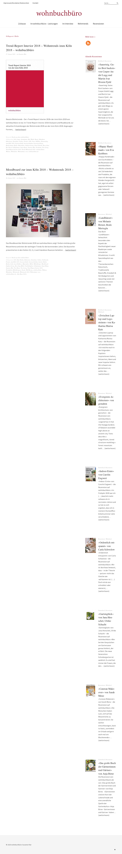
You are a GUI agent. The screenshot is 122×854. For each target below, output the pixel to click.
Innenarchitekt (19, 143)
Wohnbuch (109, 214)
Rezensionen (98, 23)
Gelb (30, 141)
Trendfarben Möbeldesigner (13, 270)
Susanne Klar (22, 54)
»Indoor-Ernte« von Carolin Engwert (106, 474)
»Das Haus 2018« (22, 274)
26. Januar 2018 (10, 178)
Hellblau (38, 141)
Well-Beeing (29, 270)
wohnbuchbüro (40, 149)
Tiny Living (45, 147)
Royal (10, 147)
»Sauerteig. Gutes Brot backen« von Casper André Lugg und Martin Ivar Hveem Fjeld (106, 73)
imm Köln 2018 (10, 143)
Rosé (47, 145)
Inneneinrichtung (38, 143)
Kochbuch (101, 61)
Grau (33, 141)
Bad (29, 139)
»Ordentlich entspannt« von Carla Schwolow (106, 546)
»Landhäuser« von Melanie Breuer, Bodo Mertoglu (105, 223)
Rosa (44, 145)
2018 (15, 139)
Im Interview (67, 23)
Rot (7, 147)
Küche (16, 145)
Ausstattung (24, 139)
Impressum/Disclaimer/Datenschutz (16, 3)
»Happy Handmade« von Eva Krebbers (106, 150)
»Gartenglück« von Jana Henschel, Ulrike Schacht (106, 619)
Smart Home (23, 147)
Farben (21, 141)
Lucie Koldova (18, 264)
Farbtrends (45, 260)
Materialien (21, 145)
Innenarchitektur (28, 143)
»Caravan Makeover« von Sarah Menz (106, 692)
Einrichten (15, 141)
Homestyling (44, 141)
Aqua (18, 139)
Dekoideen (42, 139)
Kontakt (35, 3)
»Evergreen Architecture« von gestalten (106, 400)
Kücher (8, 264)
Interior (40, 262)
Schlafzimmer (16, 147)
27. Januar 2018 (10, 54)
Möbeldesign (37, 264)
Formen (26, 141)
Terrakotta (38, 147)
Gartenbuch (101, 467)
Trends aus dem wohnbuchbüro (20, 137)
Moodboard (45, 264)
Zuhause (22, 23)
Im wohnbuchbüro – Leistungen (44, 23)
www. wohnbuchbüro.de (31, 151)
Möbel (31, 264)
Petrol (36, 145)
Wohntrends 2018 (25, 272)
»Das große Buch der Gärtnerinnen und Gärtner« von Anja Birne (107, 768)
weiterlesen (20, 129)
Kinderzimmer (9, 145)
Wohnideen (14, 151)
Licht (11, 264)
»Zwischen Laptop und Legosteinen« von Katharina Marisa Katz (106, 322)
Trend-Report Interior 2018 (13, 149)
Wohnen (8, 151)
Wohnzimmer (21, 151)
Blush (32, 139)
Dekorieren (9, 141)
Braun (36, 139)
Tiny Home (17, 268)
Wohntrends (83, 23)
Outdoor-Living (29, 145)
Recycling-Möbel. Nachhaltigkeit (24, 266)
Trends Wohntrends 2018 (28, 149)
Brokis (22, 260)
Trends (23, 270)
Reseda (40, 145)
